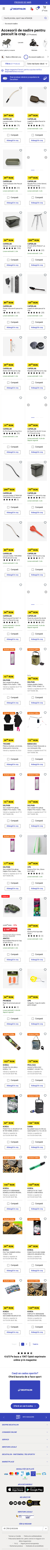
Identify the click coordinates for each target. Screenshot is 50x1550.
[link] (25, 1406)
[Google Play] (34, 1491)
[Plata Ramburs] (44, 1474)
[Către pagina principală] (18, 9)
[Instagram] (19, 1504)
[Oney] (38, 1474)
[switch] (5, 78)
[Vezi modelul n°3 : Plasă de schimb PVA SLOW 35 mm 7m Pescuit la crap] (41, 604)
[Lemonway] (25, 1478)
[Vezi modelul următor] (46, 157)
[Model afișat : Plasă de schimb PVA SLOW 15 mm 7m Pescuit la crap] (32, 604)
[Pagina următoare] (46, 1417)
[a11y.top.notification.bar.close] (46, 2)
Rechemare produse (16, 1546)
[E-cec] (33, 1475)
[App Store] (16, 1491)
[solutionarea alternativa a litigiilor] (25, 1517)
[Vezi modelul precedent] (28, 157)
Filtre (12, 64)
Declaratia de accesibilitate (34, 1546)
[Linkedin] (24, 1504)
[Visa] (6, 1474)
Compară (14, 135)
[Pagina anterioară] (4, 1417)
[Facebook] (11, 1504)
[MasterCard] (11, 1474)
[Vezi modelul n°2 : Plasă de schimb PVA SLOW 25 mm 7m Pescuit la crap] (37, 604)
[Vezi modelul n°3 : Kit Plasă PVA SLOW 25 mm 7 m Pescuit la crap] (41, 417)
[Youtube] (15, 1504)
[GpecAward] (33, 1505)
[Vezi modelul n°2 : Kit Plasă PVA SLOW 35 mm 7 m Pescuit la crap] (37, 417)
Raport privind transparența (30, 1543)
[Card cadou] (27, 1474)
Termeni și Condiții (14, 1536)
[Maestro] (16, 1474)
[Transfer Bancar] (22, 1475)
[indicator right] (47, 45)
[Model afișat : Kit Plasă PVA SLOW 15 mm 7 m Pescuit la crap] (32, 417)
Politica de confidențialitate (33, 1536)
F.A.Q (16, 1543)
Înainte (35, 1344)
